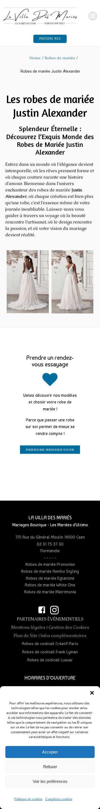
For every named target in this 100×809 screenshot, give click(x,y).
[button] (92, 693)
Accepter (50, 752)
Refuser (50, 766)
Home (35, 57)
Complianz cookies (58, 799)
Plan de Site (25, 635)
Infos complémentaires (63, 635)
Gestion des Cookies (69, 627)
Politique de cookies (28, 799)
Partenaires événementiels (50, 619)
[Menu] (92, 16)
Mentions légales (28, 627)
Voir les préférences (50, 781)
